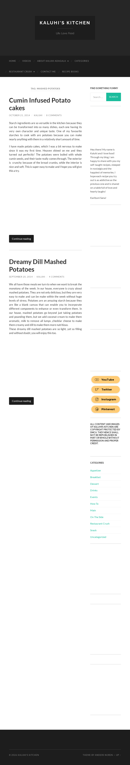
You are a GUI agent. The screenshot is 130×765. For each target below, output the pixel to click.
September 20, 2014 (21, 276)
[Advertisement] (110, 568)
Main (93, 510)
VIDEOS (26, 61)
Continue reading (21, 238)
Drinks (94, 490)
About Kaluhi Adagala (51, 61)
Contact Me (48, 71)
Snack (93, 530)
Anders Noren (104, 755)
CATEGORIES (82, 61)
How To (94, 503)
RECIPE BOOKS (70, 71)
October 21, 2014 (19, 115)
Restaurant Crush (20, 71)
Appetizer (95, 470)
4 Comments (56, 276)
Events (94, 496)
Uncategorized (98, 536)
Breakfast (95, 477)
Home (12, 61)
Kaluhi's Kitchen (65, 22)
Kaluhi (38, 115)
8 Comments (54, 115)
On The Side (96, 516)
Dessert (94, 483)
